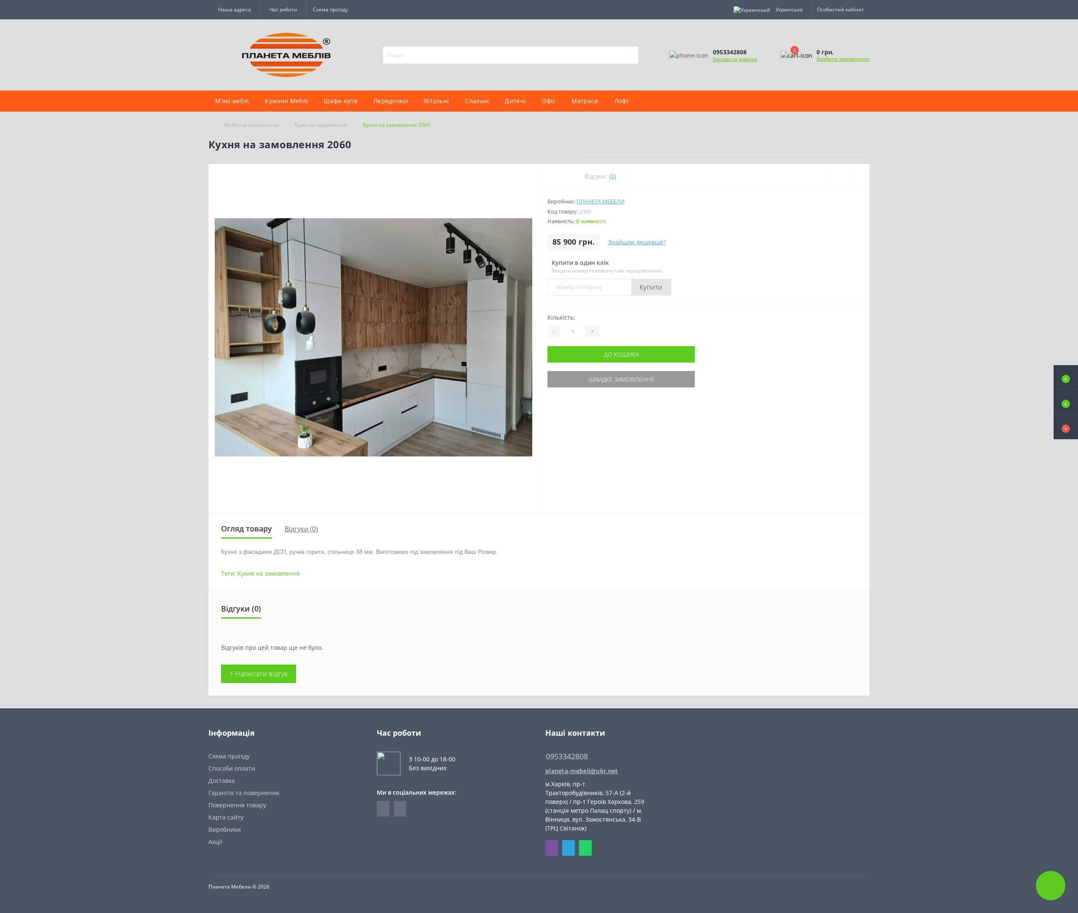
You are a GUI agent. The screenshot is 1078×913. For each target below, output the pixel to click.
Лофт (622, 101)
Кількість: (561, 317)
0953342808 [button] (567, 756)
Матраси (584, 101)
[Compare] (860, 176)
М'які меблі (232, 101)
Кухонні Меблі (286, 101)
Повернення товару (237, 805)
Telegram (568, 848)
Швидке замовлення (621, 379)
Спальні (477, 101)
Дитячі (515, 101)
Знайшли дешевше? (637, 242)
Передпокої (391, 101)
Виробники (224, 829)
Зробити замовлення (843, 58)
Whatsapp (585, 848)
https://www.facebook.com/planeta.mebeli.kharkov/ (383, 809)
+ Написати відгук (258, 673)
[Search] (632, 55)
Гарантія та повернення (243, 793)
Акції (215, 842)
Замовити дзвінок (734, 59)
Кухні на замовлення (321, 124)
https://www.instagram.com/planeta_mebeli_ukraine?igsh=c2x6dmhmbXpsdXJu (400, 809)
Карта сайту (225, 817)
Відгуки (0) (301, 529)
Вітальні (436, 101)
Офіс (548, 101)
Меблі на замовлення (251, 124)
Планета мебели (600, 201)
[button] (1066, 427)
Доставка (221, 781)
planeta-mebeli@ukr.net (581, 771)
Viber (551, 848)
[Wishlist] (841, 176)
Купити (651, 287)
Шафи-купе (341, 101)
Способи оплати (231, 768)
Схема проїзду (330, 9)
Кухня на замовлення (268, 573)
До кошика (621, 354)
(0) (612, 176)
